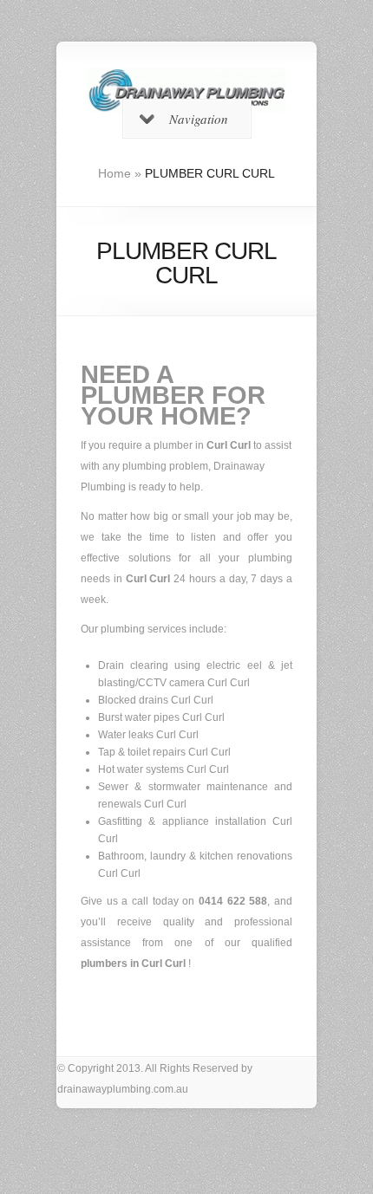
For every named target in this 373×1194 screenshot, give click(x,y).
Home (114, 173)
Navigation (198, 118)
